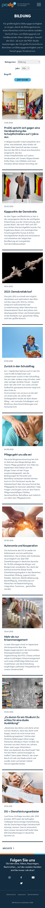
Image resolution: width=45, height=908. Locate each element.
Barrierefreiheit (33, 894)
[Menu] (39, 4)
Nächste (7, 848)
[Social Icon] (9, 877)
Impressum (22, 894)
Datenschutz (11, 894)
